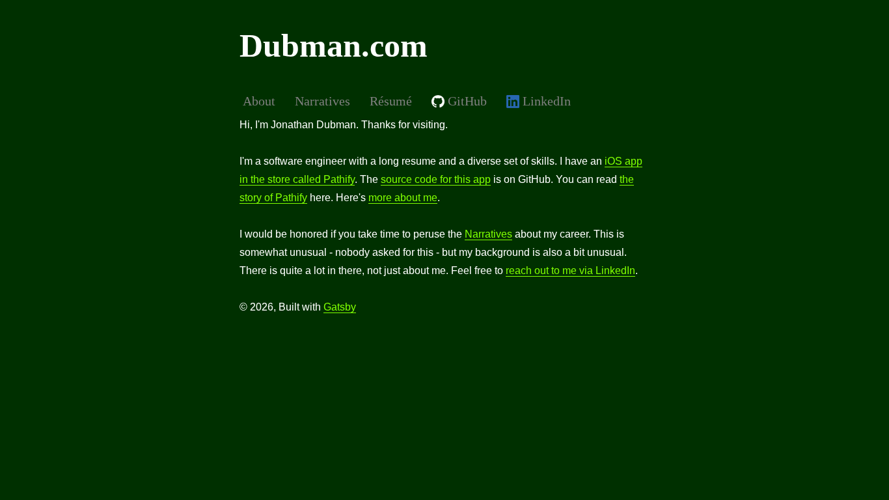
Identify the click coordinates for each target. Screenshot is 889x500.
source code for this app (436, 179)
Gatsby (339, 306)
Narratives (488, 234)
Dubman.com (333, 45)
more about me (402, 197)
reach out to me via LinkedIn (570, 270)
